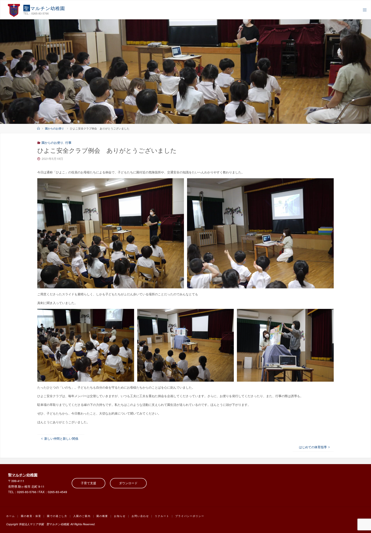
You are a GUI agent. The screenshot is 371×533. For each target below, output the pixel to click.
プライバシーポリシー (189, 516)
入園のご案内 (82, 516)
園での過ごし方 (57, 516)
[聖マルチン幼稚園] (14, 10)
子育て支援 (88, 483)
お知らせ (120, 516)
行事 (68, 142)
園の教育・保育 (31, 516)
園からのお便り (54, 128)
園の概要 (102, 516)
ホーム (10, 516)
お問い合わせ (140, 516)
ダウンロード (128, 483)
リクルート (162, 516)
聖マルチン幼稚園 (22, 474)
